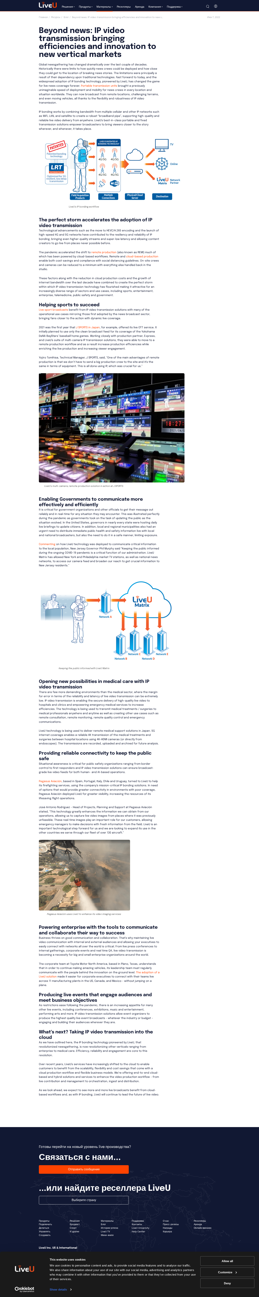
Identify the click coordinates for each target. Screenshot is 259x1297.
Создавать (44, 1235)
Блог (66, 17)
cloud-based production (142, 256)
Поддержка (138, 1221)
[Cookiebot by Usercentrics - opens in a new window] (24, 1289)
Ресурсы (55, 17)
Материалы (107, 1221)
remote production (103, 252)
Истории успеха (109, 1228)
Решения (75, 1221)
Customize (225, 1272)
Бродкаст (75, 1224)
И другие (74, 1232)
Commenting (47, 544)
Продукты (44, 1221)
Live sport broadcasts (53, 310)
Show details (58, 1289)
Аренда (198, 1224)
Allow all (227, 1261)
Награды (167, 1228)
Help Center (138, 1232)
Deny (227, 1283)
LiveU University (140, 1228)
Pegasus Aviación (50, 781)
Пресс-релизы (171, 1224)
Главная (43, 17)
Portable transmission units (99, 86)
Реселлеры (200, 1221)
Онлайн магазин (202, 1228)
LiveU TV (105, 1232)
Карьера (167, 1232)
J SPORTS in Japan (88, 327)
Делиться (44, 1228)
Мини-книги (107, 1235)
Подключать (45, 1224)
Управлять (44, 1232)
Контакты (137, 1224)
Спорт (73, 1228)
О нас (166, 1221)
